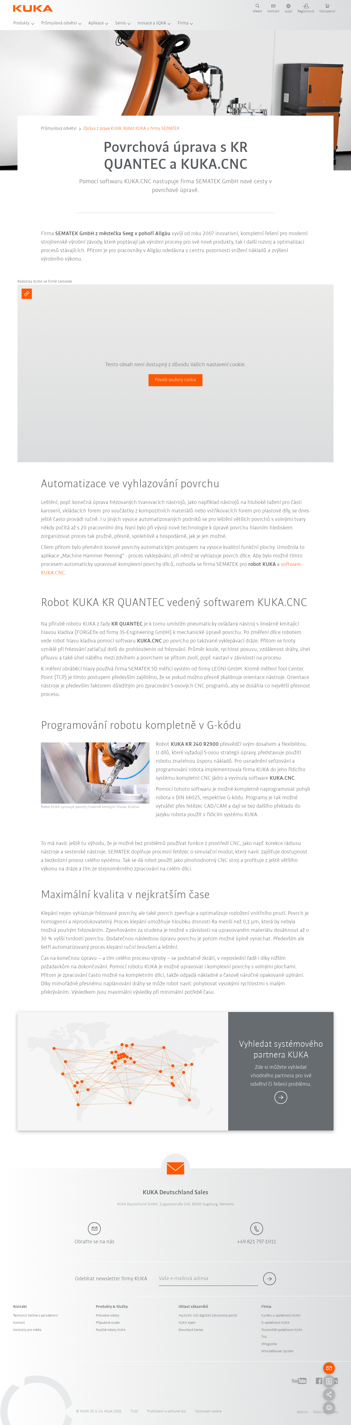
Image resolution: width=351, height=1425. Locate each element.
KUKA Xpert (187, 1323)
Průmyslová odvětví (59, 23)
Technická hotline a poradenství (35, 1316)
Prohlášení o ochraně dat (166, 1411)
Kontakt (19, 1323)
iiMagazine (269, 1344)
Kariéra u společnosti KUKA (280, 1316)
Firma (183, 23)
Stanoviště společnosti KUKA (281, 1330)
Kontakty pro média (27, 1330)
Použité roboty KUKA (111, 1330)
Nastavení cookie (208, 1411)
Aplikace (96, 23)
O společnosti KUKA (275, 1323)
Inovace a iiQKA (151, 23)
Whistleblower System (277, 1351)
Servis (120, 23)
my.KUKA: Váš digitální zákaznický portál (208, 1316)
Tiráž (134, 1411)
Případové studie (107, 1323)
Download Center (191, 1330)
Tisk (264, 1337)
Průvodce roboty (107, 1316)
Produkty (21, 23)
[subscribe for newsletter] (269, 1278)
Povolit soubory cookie (175, 380)
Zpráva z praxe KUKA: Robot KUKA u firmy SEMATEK (131, 128)
